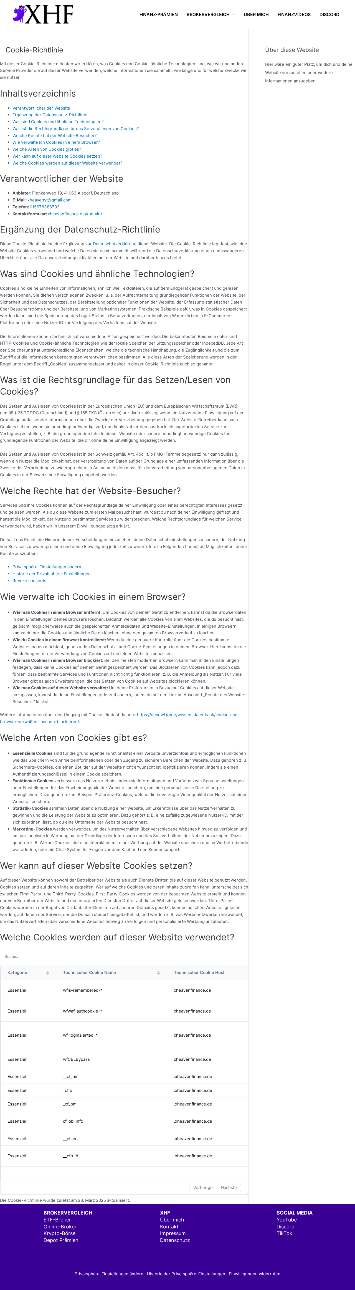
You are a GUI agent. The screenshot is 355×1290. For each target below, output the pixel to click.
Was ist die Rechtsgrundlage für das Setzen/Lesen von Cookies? (75, 128)
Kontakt (169, 1227)
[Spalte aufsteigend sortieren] (47, 972)
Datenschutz (175, 1240)
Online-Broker (60, 1227)
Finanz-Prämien (159, 14)
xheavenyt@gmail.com (49, 200)
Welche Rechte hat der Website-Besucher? (54, 135)
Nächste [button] (229, 1187)
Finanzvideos (294, 14)
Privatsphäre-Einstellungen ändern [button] (46, 566)
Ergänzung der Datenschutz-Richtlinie (49, 114)
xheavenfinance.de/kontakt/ (75, 213)
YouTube (287, 1220)
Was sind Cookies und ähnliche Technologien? (58, 121)
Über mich (256, 14)
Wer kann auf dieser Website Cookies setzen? (57, 156)
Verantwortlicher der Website (41, 108)
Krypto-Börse (59, 1233)
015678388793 (45, 206)
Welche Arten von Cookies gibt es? (46, 149)
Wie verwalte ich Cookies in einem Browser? (56, 142)
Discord (329, 14)
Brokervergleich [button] (208, 14)
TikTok (284, 1233)
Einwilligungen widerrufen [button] (254, 1273)
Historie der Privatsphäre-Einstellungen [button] (51, 573)
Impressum (173, 1233)
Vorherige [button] (203, 1187)
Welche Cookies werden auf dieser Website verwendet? (67, 163)
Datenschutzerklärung (114, 243)
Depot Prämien (61, 1240)
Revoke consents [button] (29, 580)
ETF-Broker (57, 1220)
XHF (165, 1213)
